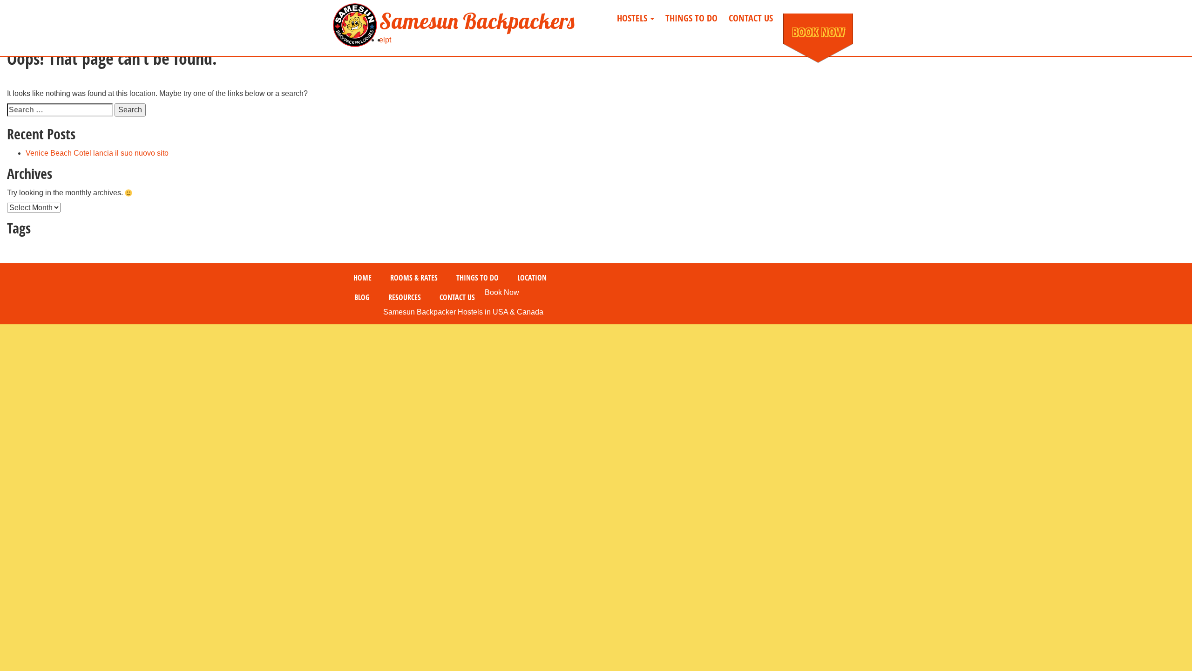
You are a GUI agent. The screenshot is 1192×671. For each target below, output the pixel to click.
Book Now (818, 32)
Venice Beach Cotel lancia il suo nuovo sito (97, 153)
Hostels (633, 18)
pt (388, 40)
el (382, 40)
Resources (404, 297)
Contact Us (751, 18)
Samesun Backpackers (477, 20)
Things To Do (691, 18)
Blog (362, 297)
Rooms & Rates (414, 278)
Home (362, 278)
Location (532, 278)
